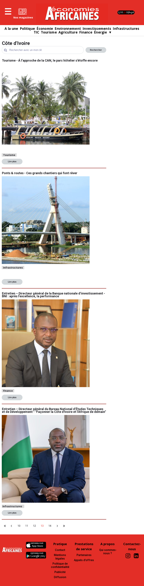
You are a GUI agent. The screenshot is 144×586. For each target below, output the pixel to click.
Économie (45, 29)
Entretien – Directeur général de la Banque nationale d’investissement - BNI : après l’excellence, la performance (53, 295)
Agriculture (68, 32)
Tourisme (49, 32)
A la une (11, 29)
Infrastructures (126, 29)
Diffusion (60, 577)
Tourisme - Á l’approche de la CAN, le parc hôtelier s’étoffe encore (50, 60)
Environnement (68, 29)
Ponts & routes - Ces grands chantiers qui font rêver (39, 173)
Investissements (97, 29)
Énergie (100, 32)
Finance (85, 32)
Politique (27, 29)
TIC (36, 32)
